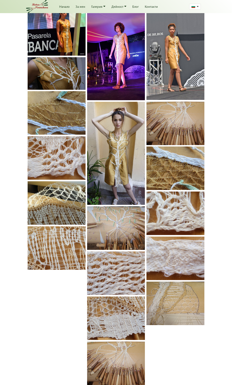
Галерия (96, 6)
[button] (195, 6)
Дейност (117, 6)
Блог (135, 6)
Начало (64, 6)
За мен (80, 6)
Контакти (151, 6)
